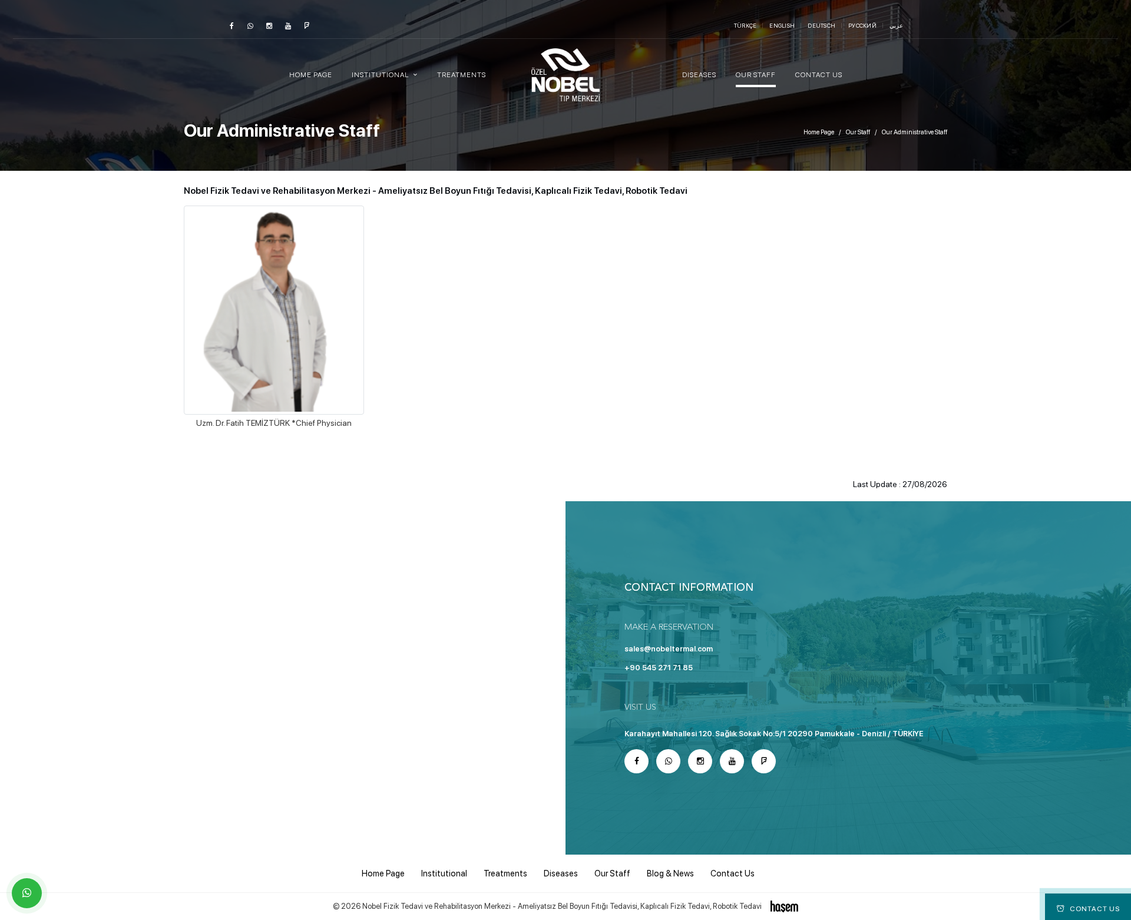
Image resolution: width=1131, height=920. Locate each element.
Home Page (310, 75)
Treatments (461, 75)
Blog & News (670, 873)
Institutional (444, 873)
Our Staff (756, 75)
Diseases (699, 75)
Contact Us (818, 75)
